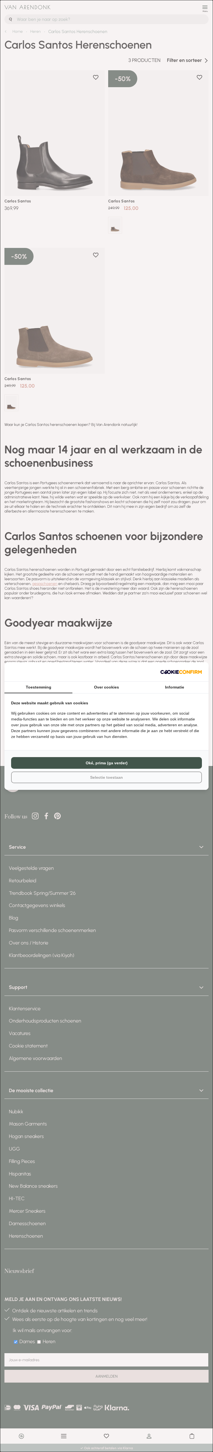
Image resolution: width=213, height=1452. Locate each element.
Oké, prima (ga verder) (107, 763)
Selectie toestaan (106, 777)
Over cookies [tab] (106, 687)
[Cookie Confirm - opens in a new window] (181, 672)
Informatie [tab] (174, 687)
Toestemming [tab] (38, 687)
